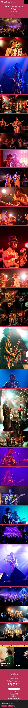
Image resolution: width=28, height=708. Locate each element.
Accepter (4, 705)
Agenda (14, 692)
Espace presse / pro (14, 698)
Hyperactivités (14, 694)
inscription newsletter (14, 688)
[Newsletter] (27, 356)
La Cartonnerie (9, 2)
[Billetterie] (27, 354)
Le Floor (14, 696)
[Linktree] (27, 352)
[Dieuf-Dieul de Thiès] (14, 27)
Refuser (10, 705)
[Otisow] (14, 75)
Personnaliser (18, 705)
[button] (26, 2)
